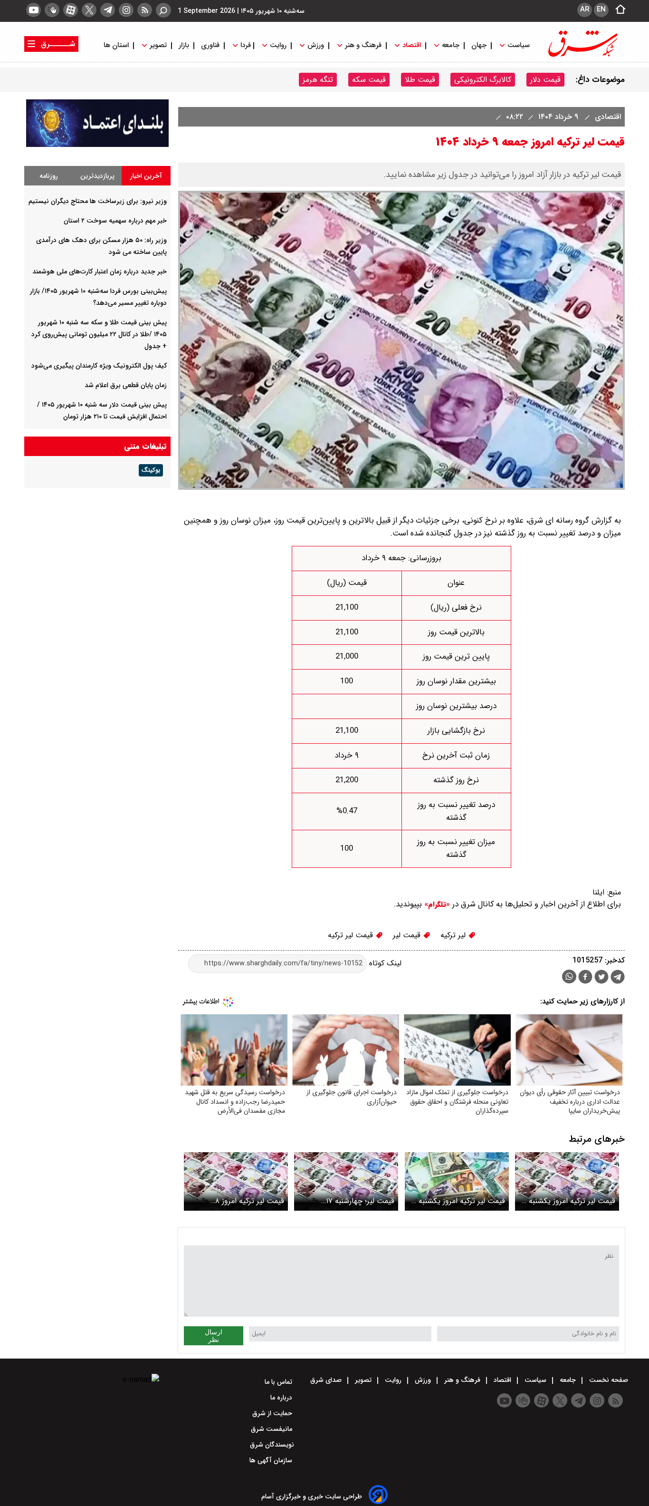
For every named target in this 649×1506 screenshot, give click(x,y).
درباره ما (282, 1397)
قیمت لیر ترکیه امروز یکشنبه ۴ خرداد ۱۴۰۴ (569, 1201)
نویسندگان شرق (272, 1444)
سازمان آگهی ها (271, 1460)
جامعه (450, 45)
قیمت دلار (545, 80)
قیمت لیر (408, 935)
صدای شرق (327, 1380)
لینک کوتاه (384, 963)
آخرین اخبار (146, 176)
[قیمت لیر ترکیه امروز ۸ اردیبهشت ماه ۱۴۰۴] (236, 1181)
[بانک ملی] (97, 145)
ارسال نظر (213, 1335)
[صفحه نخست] (618, 10)
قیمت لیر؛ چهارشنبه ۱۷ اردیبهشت (360, 1201)
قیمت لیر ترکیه (351, 935)
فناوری (210, 45)
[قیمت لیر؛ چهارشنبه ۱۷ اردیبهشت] (346, 1181)
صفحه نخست (607, 1380)
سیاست (519, 45)
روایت (278, 45)
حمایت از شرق (273, 1413)
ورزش (315, 45)
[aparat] (70, 10)
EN (601, 9)
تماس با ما (279, 1382)
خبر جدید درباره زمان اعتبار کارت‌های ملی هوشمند (99, 271)
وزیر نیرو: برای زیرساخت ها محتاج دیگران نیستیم (98, 201)
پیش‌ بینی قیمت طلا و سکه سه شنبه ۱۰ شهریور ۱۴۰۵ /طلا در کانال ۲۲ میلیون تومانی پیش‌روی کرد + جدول (99, 334)
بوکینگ (151, 470)
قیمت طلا (420, 80)
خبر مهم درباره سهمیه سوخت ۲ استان (115, 220)
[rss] (144, 10)
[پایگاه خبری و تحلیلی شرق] (582, 56)
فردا (245, 45)
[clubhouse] (52, 10)
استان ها (117, 45)
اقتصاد (412, 45)
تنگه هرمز (318, 80)
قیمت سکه (369, 80)
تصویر (158, 45)
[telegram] (107, 10)
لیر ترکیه (454, 935)
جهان (478, 45)
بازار (184, 45)
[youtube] (33, 10)
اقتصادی (606, 117)
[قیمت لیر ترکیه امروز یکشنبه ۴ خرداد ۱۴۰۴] (567, 1181)
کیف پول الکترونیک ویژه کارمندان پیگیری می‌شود (99, 365)
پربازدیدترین (97, 176)
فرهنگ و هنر (363, 45)
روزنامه (48, 176)
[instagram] (126, 10)
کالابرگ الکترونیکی (482, 80)
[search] (163, 10)
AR (584, 9)
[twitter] (89, 10)
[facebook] (585, 978)
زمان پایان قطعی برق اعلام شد (126, 385)
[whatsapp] (569, 976)
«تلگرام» (436, 904)
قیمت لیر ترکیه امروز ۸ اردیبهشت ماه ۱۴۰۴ (249, 1201)
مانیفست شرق (272, 1429)
